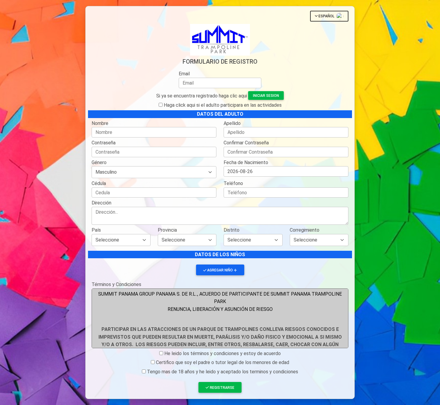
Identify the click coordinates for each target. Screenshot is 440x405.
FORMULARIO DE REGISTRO (220, 61)
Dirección (101, 203)
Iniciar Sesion (266, 96)
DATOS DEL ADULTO (220, 114)
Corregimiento (304, 230)
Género (99, 162)
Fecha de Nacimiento (246, 162)
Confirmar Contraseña (246, 143)
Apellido (232, 123)
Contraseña (104, 143)
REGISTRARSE (222, 388)
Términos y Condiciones (116, 284)
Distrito (231, 230)
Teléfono (233, 183)
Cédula (99, 183)
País (96, 230)
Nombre (100, 123)
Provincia (167, 230)
